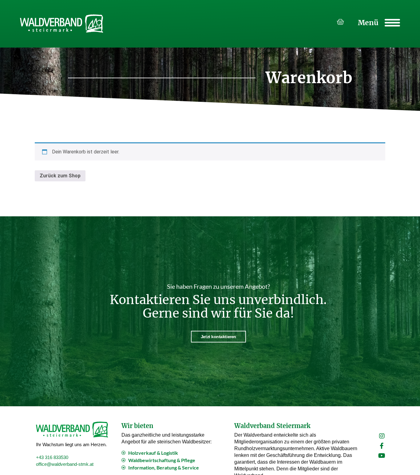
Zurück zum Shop (60, 176)
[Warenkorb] (340, 22)
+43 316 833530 (52, 457)
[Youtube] (382, 456)
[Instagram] (382, 436)
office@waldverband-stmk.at (64, 464)
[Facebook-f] (382, 446)
